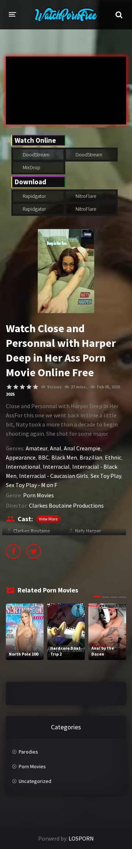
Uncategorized (35, 781)
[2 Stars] (15, 387)
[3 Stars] (22, 387)
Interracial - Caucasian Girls (53, 475)
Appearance (21, 457)
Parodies (28, 751)
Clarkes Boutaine (31, 530)
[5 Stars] (35, 387)
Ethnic (113, 457)
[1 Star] (9, 387)
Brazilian (91, 457)
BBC (43, 457)
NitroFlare (85, 196)
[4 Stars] (29, 387)
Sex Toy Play (106, 475)
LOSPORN (81, 838)
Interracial (56, 466)
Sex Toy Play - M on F (31, 485)
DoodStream (36, 154)
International (23, 466)
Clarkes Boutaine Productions (66, 505)
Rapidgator (34, 196)
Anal (55, 448)
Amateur (36, 448)
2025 (10, 394)
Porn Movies (38, 495)
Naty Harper (88, 530)
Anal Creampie (82, 448)
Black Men (64, 457)
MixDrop (31, 167)
